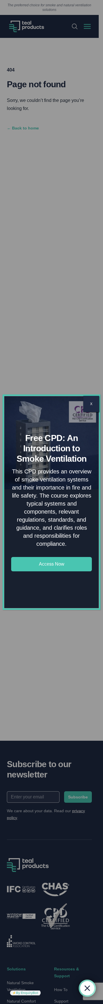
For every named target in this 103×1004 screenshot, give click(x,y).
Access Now (51, 564)
